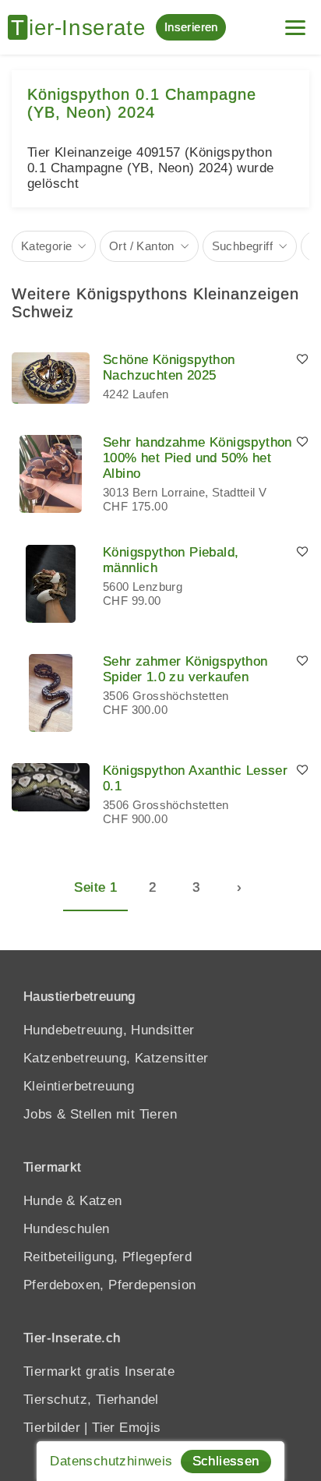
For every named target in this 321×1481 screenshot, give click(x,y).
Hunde (42, 1200)
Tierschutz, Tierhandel (91, 1399)
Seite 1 (95, 887)
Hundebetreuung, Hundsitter (108, 1030)
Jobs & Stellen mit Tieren (100, 1114)
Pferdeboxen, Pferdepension (109, 1285)
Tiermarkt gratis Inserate (99, 1371)
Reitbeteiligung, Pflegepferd (107, 1256)
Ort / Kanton (142, 246)
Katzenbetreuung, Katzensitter (116, 1058)
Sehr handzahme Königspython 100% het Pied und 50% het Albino (197, 458)
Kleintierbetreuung (78, 1086)
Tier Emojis (126, 1427)
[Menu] (295, 21)
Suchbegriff (242, 246)
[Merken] (302, 360)
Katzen (100, 1200)
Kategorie (46, 246)
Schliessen (225, 1461)
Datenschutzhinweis (111, 1461)
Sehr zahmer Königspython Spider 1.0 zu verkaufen (185, 669)
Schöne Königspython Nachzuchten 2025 (169, 367)
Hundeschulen (66, 1228)
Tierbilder (51, 1427)
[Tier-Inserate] (82, 27)
